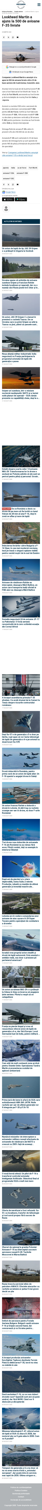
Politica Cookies (21, 1491)
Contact (21, 1497)
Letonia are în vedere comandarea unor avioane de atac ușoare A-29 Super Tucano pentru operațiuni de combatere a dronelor (20, 920)
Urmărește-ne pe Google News (22, 72)
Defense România (7, 11)
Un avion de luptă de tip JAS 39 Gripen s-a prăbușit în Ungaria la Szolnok (20, 249)
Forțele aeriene (18, 11)
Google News (10, 192)
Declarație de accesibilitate (21, 1500)
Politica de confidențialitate (21, 1487)
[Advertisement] (21, 423)
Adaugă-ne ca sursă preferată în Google (22, 67)
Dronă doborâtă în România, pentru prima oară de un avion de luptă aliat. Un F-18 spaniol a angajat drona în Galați (20, 774)
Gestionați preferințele (21, 1494)
